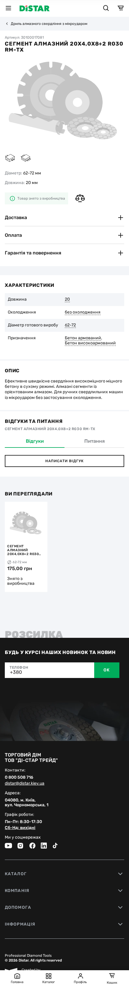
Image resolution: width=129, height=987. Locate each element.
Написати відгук (64, 461)
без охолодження (82, 312)
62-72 (70, 325)
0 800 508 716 (19, 777)
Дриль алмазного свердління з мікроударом (49, 24)
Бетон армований (83, 338)
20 (67, 299)
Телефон (19, 667)
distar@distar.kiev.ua (24, 783)
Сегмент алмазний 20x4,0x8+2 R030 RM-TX (23, 550)
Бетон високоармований (90, 343)
